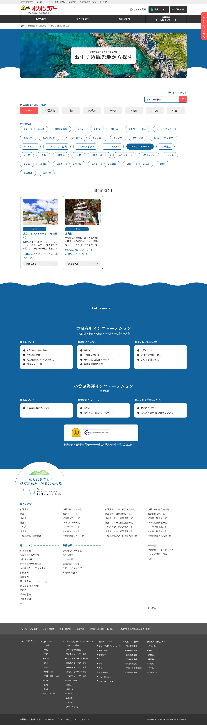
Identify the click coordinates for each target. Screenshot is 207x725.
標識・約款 (36, 719)
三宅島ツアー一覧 (71, 527)
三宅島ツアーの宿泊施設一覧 (119, 527)
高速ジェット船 (34, 364)
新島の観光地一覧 (156, 514)
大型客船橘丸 (33, 354)
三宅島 (133, 110)
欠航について (147, 350)
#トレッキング (164, 128)
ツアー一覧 (68, 559)
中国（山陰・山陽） (52, 676)
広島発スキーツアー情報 (76, 667)
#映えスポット (124, 155)
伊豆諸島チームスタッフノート (166, 18)
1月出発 (69, 694)
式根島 (92, 110)
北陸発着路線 (131, 655)
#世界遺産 (165, 146)
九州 (46, 685)
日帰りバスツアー (104, 642)
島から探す (41, 19)
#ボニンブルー (112, 146)
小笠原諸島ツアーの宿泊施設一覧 (121, 536)
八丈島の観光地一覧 (157, 531)
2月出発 (69, 698)
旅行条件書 (49, 719)
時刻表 (87, 350)
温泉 (100, 668)
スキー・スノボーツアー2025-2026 (79, 642)
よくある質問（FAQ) (157, 554)
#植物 (41, 128)
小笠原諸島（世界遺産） (31, 536)
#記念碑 (28, 172)
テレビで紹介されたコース (109, 646)
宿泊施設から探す (71, 564)
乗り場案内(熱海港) (94, 364)
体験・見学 (103, 650)
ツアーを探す (82, 19)
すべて (29, 110)
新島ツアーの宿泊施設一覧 (118, 514)
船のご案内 (124, 19)
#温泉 (95, 164)
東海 (46, 667)
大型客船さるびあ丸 (37, 350)
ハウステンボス (50, 694)
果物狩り (102, 655)
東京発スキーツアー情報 (76, 654)
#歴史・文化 (149, 155)
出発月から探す (70, 572)
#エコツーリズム (137, 128)
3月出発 (69, 702)
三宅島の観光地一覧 (157, 527)
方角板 (68, 233)
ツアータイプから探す (73, 568)
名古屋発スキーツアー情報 (77, 658)
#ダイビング (30, 146)
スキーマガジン (72, 707)
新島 (71, 110)
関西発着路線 (131, 664)
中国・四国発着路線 (134, 668)
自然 (100, 664)
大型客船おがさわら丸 (38, 408)
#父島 (27, 164)
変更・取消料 (65, 629)
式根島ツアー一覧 (71, 518)
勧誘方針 (80, 629)
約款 (150, 559)
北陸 (46, 663)
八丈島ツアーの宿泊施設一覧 (119, 531)
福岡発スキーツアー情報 (76, 672)
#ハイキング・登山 (57, 146)
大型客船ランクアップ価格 (40, 359)
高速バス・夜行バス (133, 642)
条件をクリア (179, 92)
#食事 (97, 128)
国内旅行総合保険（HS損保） (102, 629)
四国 (46, 680)
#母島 (43, 164)
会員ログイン (160, 9)
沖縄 (46, 689)
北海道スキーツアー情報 (76, 676)
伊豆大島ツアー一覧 (72, 509)
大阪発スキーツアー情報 (76, 663)
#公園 (27, 155)
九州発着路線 (131, 672)
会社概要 (24, 719)
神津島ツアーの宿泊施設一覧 (119, 523)
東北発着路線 (131, 646)
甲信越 (47, 658)
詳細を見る (31, 263)
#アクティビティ (74, 137)
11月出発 (69, 685)
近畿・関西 (48, 672)
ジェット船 (25, 551)
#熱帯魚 (112, 164)
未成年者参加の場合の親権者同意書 (135, 629)
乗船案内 (24, 577)
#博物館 (61, 155)
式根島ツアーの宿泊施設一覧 (119, 518)
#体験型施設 (61, 128)
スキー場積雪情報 (73, 650)
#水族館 (170, 155)
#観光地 (28, 137)
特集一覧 (152, 545)
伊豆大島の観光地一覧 (158, 509)
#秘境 (146, 164)
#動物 (43, 155)
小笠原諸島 (152, 672)
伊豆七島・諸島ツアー (156, 642)
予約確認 (180, 9)
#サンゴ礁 (138, 137)
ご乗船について (92, 354)
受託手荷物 (25, 599)
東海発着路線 (131, 659)
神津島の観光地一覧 (157, 523)
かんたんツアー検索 (72, 551)
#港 (26, 128)
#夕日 (78, 155)
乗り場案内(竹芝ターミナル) (98, 359)
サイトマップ (85, 719)
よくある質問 (140, 9)
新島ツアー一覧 (70, 514)
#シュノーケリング (163, 137)
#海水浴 (77, 164)
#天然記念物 (49, 137)
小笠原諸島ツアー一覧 (73, 536)
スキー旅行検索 (72, 645)
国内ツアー (47, 642)
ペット (23, 603)
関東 (46, 654)
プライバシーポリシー (67, 719)
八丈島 (154, 110)
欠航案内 (24, 572)
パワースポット (105, 677)
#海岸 (60, 164)
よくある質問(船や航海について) (157, 412)
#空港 (80, 128)
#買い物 (47, 172)
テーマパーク (104, 672)
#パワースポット (85, 146)
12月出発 (69, 689)
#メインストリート (140, 146)
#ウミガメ (98, 137)
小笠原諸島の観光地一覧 (159, 536)
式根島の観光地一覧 (157, 518)
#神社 (130, 164)
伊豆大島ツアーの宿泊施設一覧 (120, 509)
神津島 (113, 110)
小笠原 (175, 110)
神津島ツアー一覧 (71, 523)
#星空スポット (99, 155)
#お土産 (114, 128)
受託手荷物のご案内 (151, 354)
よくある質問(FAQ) (150, 359)
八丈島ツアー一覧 (71, 531)
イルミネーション (106, 681)
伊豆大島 (50, 110)
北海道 (47, 645)
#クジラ (118, 137)
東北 (46, 650)
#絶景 (162, 164)
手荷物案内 (25, 594)
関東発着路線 (131, 650)
